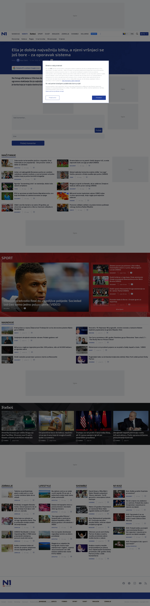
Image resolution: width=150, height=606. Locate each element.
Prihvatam (99, 97)
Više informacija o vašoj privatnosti (71, 80)
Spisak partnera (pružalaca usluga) (55, 91)
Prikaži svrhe (52, 97)
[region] (76, 82)
